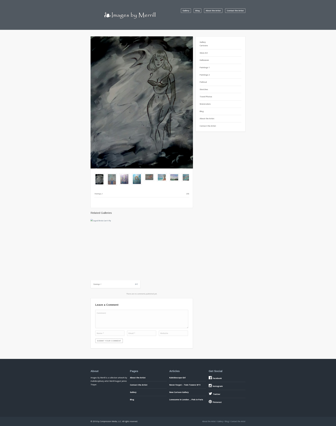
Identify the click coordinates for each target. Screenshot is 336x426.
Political (203, 82)
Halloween (204, 60)
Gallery (186, 11)
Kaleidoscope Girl (177, 377)
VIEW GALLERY (115, 251)
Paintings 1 (97, 284)
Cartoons (204, 45)
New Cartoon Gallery (179, 392)
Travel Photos (206, 96)
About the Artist (213, 11)
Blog (197, 11)
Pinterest (217, 402)
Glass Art (204, 53)
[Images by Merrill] (130, 21)
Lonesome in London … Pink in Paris (186, 399)
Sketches (204, 89)
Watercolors (205, 104)
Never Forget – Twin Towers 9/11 (185, 385)
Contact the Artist (235, 11)
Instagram (218, 386)
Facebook (217, 378)
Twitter (216, 394)
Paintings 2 (205, 75)
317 (136, 284)
